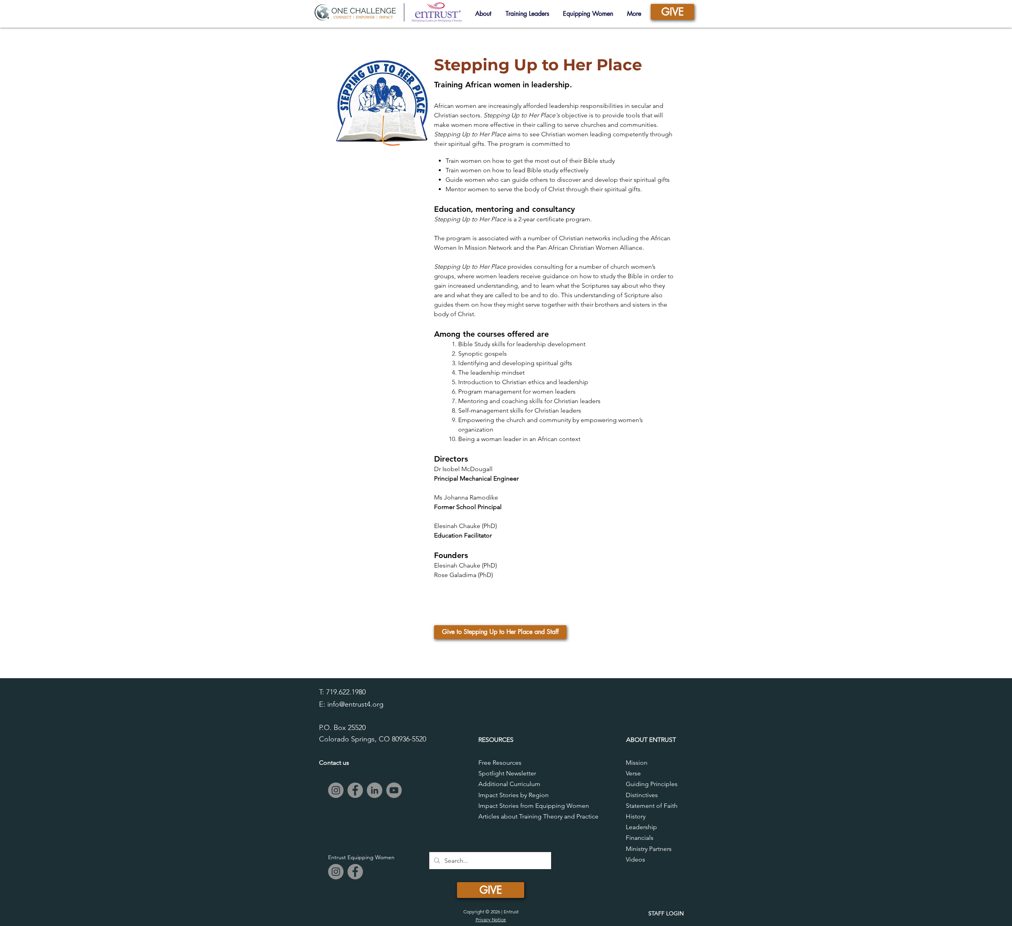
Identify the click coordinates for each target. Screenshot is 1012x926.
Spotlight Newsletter (507, 773)
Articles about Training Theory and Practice (538, 816)
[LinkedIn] (374, 790)
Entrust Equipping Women (361, 857)
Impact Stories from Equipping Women (533, 805)
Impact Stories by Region (513, 795)
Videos (635, 859)
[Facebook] (355, 790)
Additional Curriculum (509, 784)
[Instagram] (336, 790)
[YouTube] (394, 790)
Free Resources (499, 762)
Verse (633, 773)
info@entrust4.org (355, 704)
